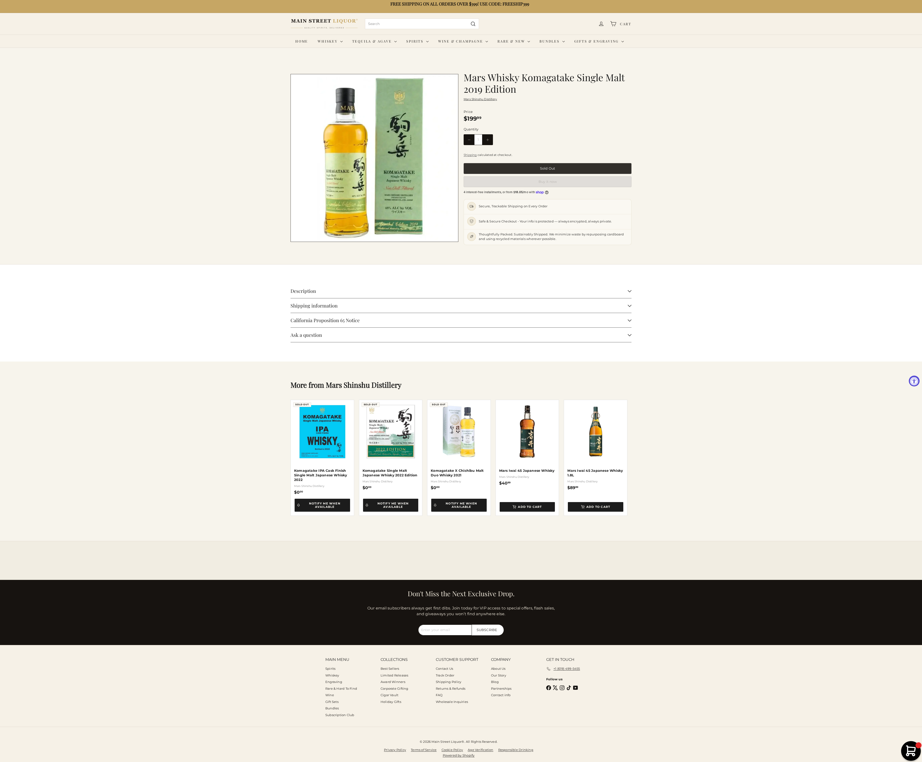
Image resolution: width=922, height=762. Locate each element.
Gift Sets (332, 702)
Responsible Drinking (515, 750)
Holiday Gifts (391, 702)
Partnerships (501, 688)
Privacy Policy (395, 750)
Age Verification (480, 750)
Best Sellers (390, 668)
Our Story (498, 675)
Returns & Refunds (451, 688)
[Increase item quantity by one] (487, 139)
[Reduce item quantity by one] (469, 139)
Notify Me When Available (324, 505)
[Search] (473, 23)
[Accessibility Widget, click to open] (914, 381)
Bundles (550, 41)
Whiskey (328, 41)
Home (301, 41)
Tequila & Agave (372, 41)
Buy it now (548, 181)
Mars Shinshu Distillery (363, 385)
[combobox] (422, 23)
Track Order (445, 675)
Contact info (501, 695)
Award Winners (393, 682)
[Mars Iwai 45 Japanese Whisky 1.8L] (595, 445)
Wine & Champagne (461, 41)
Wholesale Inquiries (452, 702)
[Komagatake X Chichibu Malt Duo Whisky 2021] (459, 445)
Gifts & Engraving (597, 41)
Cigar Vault (389, 695)
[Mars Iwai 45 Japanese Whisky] (527, 442)
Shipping (470, 155)
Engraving (333, 682)
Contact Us (444, 668)
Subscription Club (339, 715)
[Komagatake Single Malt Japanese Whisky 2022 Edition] (390, 445)
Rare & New (511, 41)
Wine (329, 695)
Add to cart (530, 507)
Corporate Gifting (394, 688)
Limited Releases (394, 675)
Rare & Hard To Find (341, 688)
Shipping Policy (448, 682)
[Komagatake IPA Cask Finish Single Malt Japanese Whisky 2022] (322, 447)
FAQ (439, 695)
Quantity (471, 129)
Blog (495, 682)
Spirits (415, 41)
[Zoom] (374, 158)
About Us (498, 668)
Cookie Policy (452, 750)
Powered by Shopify (459, 755)
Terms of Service (424, 750)
